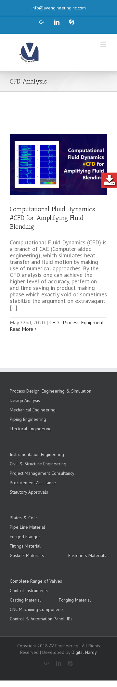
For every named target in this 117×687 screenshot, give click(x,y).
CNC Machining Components (37, 609)
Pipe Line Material (27, 527)
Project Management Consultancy (42, 473)
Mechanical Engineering (33, 410)
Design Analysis (25, 400)
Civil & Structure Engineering (38, 464)
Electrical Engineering (31, 429)
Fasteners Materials (87, 555)
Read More (21, 329)
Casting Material (25, 600)
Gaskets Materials (27, 555)
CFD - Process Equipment (76, 322)
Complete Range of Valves (36, 581)
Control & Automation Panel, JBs (41, 619)
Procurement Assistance (33, 483)
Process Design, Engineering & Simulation (50, 391)
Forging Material (75, 600)
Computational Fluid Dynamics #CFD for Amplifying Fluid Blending (52, 217)
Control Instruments (29, 590)
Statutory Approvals (29, 492)
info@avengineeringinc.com (59, 8)
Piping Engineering (28, 419)
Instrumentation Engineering (37, 454)
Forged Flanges (25, 536)
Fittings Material (25, 546)
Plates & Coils (24, 518)
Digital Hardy (84, 652)
